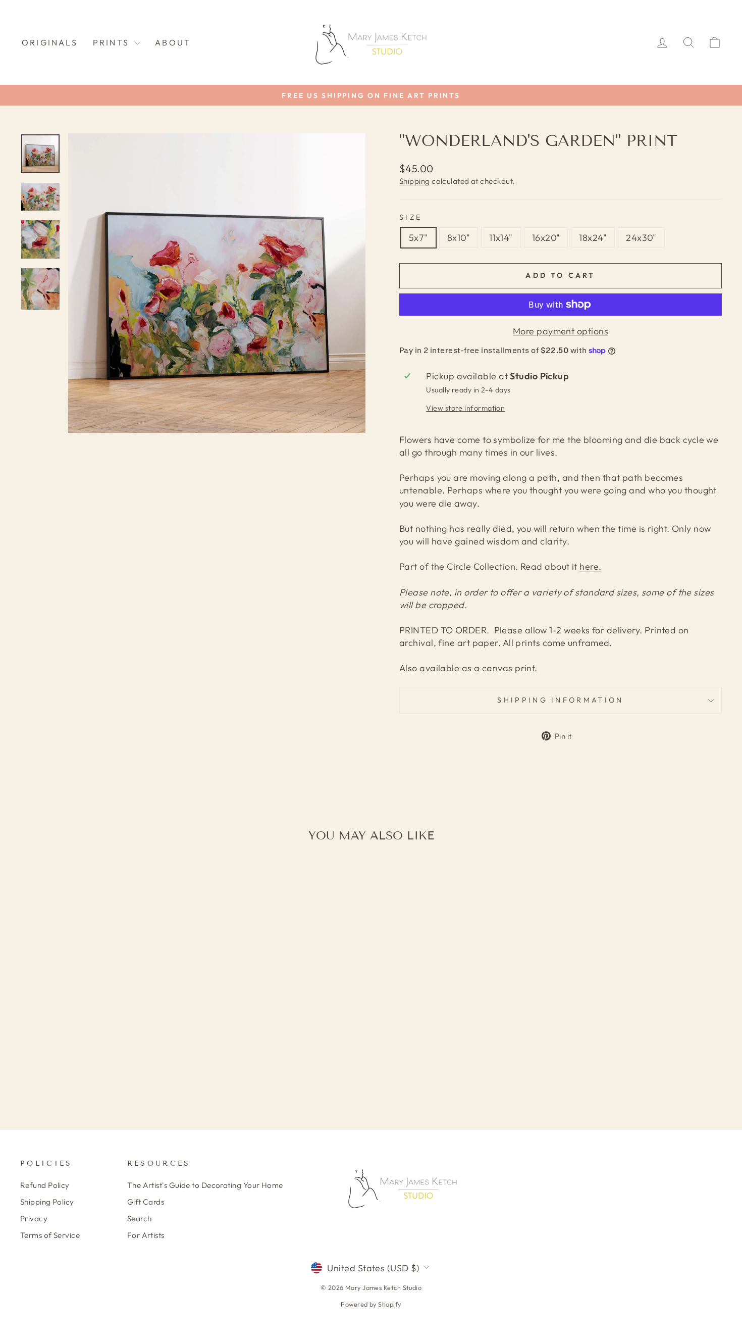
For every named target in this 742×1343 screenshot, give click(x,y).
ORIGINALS (50, 42)
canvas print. (510, 668)
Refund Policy (45, 1185)
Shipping (414, 181)
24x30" (641, 237)
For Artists (146, 1235)
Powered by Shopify (371, 1304)
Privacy (33, 1218)
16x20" (546, 237)
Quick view (104, 1023)
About (173, 42)
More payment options (560, 331)
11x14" (501, 237)
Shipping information (560, 700)
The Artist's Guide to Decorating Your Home (205, 1185)
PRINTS (112, 42)
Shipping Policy (47, 1202)
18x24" (593, 237)
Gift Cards (146, 1202)
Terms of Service (50, 1235)
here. (590, 566)
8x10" (458, 237)
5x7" (418, 237)
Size (410, 217)
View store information (465, 408)
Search (139, 1218)
